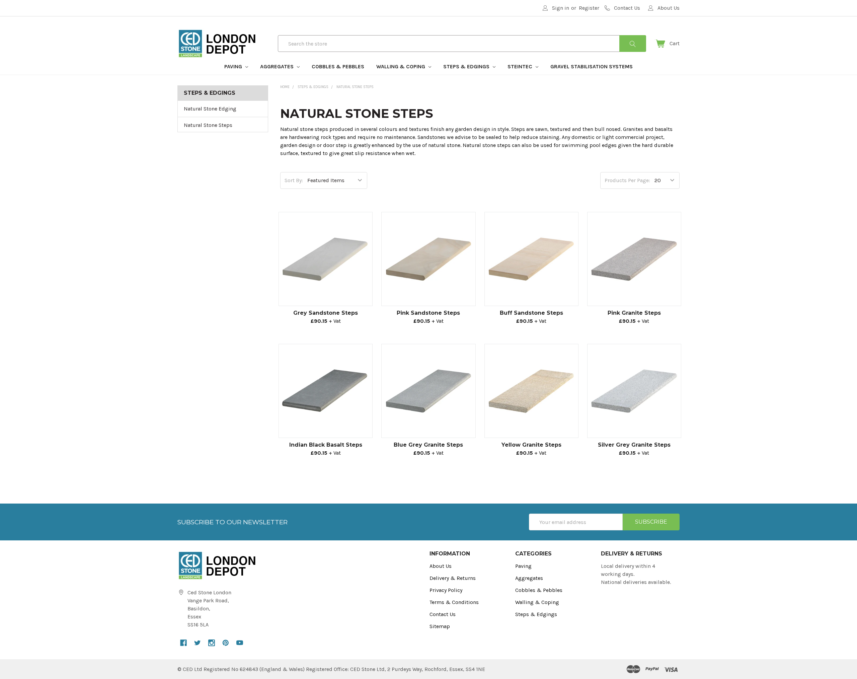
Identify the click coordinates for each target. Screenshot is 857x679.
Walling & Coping (401, 66)
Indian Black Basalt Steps (325, 445)
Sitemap (440, 626)
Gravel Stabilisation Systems (591, 66)
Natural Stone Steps (208, 125)
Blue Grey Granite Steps (428, 445)
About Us (441, 566)
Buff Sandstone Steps (531, 313)
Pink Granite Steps (634, 313)
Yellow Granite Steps (531, 445)
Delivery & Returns (453, 578)
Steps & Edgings (467, 66)
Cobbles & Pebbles (338, 66)
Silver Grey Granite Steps (634, 445)
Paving (233, 66)
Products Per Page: (627, 180)
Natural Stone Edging (210, 108)
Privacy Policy (446, 590)
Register (589, 8)
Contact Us (443, 614)
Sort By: (294, 180)
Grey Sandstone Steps (325, 313)
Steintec (521, 66)
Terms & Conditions (454, 602)
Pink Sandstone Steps (428, 313)
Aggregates (277, 66)
